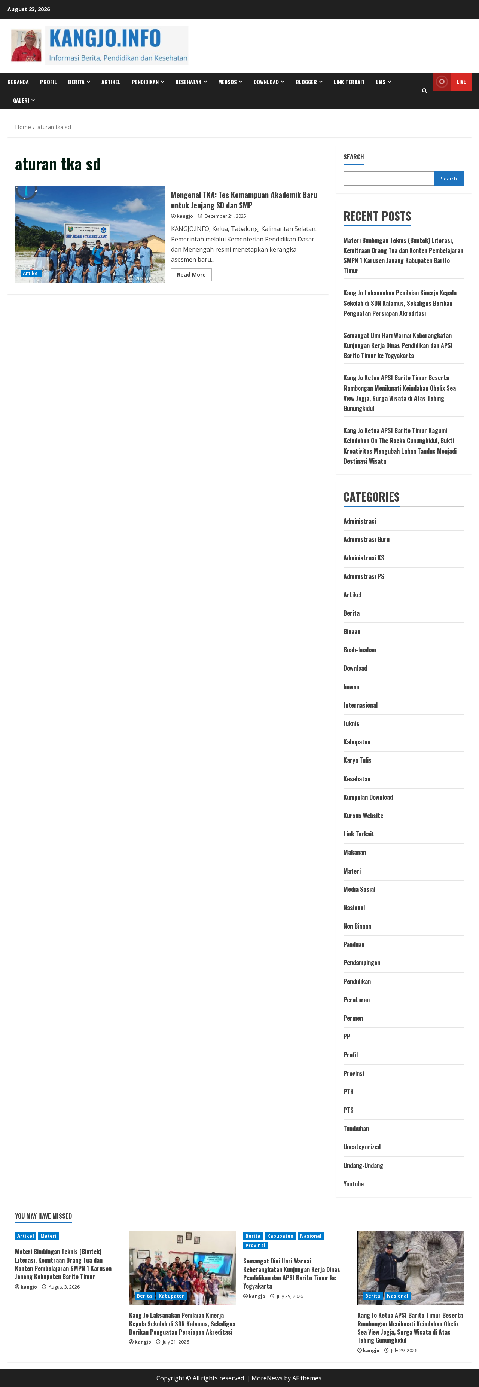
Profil (48, 82)
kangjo (185, 216)
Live (461, 81)
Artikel (110, 82)
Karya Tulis (358, 760)
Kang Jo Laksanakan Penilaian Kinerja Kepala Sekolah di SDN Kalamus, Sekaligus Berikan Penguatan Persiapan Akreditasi (400, 302)
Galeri (21, 100)
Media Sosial (359, 889)
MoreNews (267, 1378)
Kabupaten (357, 741)
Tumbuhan (356, 1128)
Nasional (354, 907)
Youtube (354, 1183)
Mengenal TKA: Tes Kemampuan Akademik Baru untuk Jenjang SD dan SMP (90, 234)
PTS (349, 1110)
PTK (349, 1091)
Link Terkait (349, 82)
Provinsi (354, 1073)
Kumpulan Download (368, 797)
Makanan (355, 852)
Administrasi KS (364, 557)
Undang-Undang (363, 1165)
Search (354, 157)
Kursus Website (363, 815)
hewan (351, 686)
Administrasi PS (364, 576)
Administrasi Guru (367, 539)
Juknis (351, 723)
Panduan (354, 944)
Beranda (18, 82)
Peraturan (357, 999)
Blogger (306, 82)
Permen (353, 1017)
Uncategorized (362, 1146)
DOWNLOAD (266, 82)
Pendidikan (145, 82)
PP (347, 1036)
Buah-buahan (360, 649)
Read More (194, 276)
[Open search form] (424, 90)
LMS (380, 82)
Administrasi (360, 520)
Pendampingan (362, 962)
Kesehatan (188, 82)
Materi (352, 870)
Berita (76, 82)
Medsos (227, 82)
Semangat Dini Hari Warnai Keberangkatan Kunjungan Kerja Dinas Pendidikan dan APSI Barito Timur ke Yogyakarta (398, 345)
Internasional (361, 705)
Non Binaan (357, 925)
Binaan (352, 631)
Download (355, 668)
